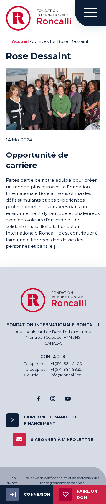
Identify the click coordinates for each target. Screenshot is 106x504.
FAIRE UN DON (87, 494)
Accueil (20, 41)
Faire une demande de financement (51, 420)
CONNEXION (37, 494)
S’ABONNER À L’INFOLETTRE (62, 439)
